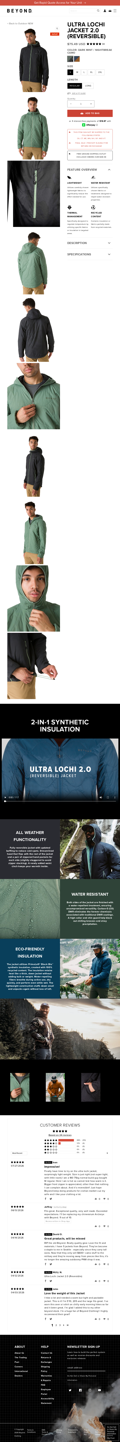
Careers (19, 1366)
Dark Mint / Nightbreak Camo (70, 59)
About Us (19, 1353)
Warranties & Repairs (46, 1378)
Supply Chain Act (86, 1432)
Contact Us (46, 1353)
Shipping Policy (45, 1369)
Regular (75, 85)
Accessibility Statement (47, 1401)
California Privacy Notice (99, 1432)
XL (91, 72)
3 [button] (60, 1325)
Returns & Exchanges (46, 1360)
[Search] (98, 11)
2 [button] (56, 1325)
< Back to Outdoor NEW (20, 23)
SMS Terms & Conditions (46, 1432)
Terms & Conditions (31, 1431)
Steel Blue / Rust (77, 59)
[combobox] (85, 11)
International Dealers (21, 1373)
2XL (100, 72)
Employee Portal (46, 1392)
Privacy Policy (59, 1431)
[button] (109, 11)
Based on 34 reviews (60, 1135)
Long (88, 85)
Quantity (71, 99)
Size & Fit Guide (79, 93)
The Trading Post (21, 1360)
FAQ (43, 1384)
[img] (17, 1162)
